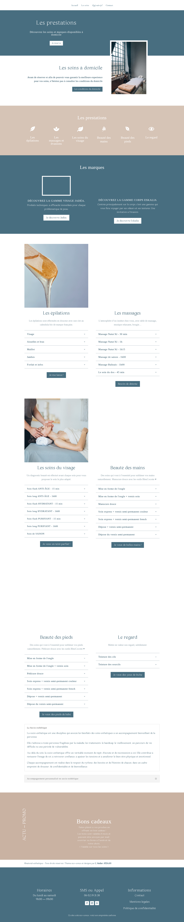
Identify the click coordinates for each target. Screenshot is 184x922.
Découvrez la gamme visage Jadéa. (56, 200)
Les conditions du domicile (87, 89)
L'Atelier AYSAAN (103, 863)
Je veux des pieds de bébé (56, 714)
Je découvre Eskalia (128, 220)
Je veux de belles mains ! (127, 545)
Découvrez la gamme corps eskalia (128, 200)
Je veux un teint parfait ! (56, 544)
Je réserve (56, 43)
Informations (139, 890)
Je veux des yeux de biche (127, 674)
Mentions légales (140, 901)
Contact (109, 5)
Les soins (85, 5)
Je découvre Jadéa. (56, 217)
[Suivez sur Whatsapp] (97, 903)
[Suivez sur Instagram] (92, 903)
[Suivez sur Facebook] (87, 903)
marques (62, 32)
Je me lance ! (56, 375)
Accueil (74, 5)
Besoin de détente (127, 384)
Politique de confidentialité (139, 908)
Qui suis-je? (97, 5)
